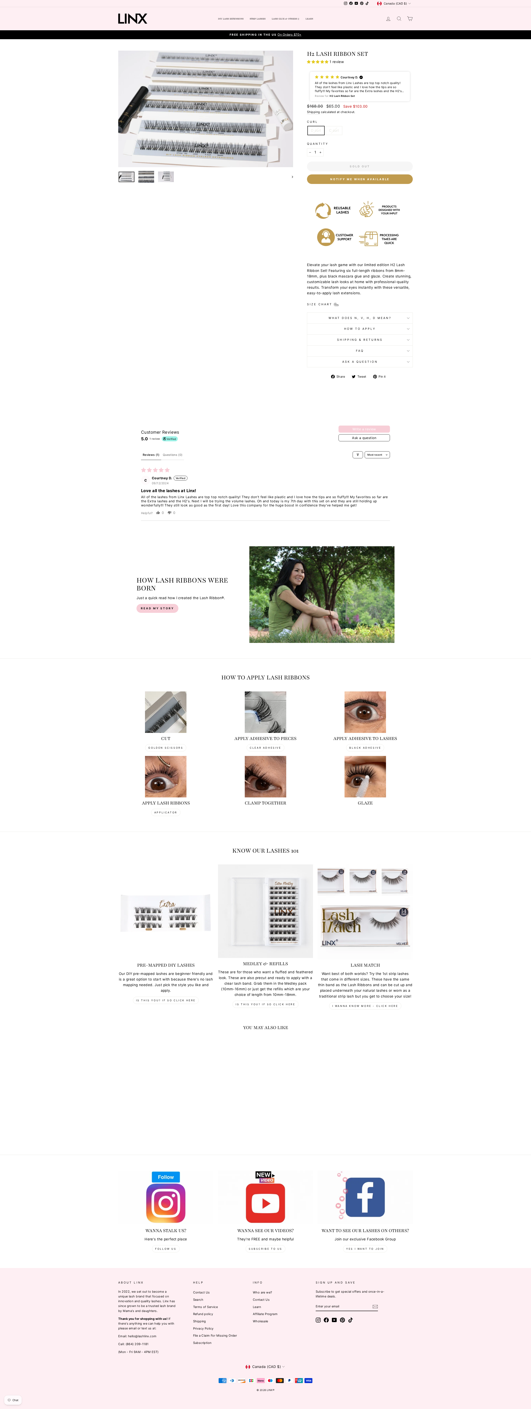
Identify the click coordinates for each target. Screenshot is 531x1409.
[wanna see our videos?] (265, 1197)
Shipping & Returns (359, 339)
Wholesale (260, 1321)
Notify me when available (360, 179)
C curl (334, 130)
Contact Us (201, 1292)
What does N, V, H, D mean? (360, 318)
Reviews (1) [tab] (151, 454)
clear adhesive (265, 747)
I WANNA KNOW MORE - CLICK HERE (365, 1005)
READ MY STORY (157, 608)
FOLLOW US (165, 1248)
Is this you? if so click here (166, 1000)
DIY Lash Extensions (231, 18)
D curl (316, 130)
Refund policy (203, 1314)
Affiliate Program (265, 1314)
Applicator (165, 812)
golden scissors (165, 747)
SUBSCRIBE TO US (265, 1248)
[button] (318, 62)
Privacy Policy (203, 1328)
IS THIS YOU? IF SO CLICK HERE (265, 1004)
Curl (312, 121)
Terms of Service (205, 1307)
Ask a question (360, 361)
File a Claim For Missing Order (215, 1335)
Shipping (313, 112)
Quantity (317, 143)
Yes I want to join (365, 1248)
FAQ (360, 350)
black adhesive (365, 747)
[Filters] (358, 454)
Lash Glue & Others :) (285, 18)
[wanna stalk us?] (165, 1197)
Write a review (364, 429)
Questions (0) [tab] (173, 454)
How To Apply (360, 328)
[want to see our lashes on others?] (365, 1197)
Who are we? (262, 1292)
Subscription (202, 1343)
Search (198, 1299)
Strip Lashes (258, 18)
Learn (309, 18)
